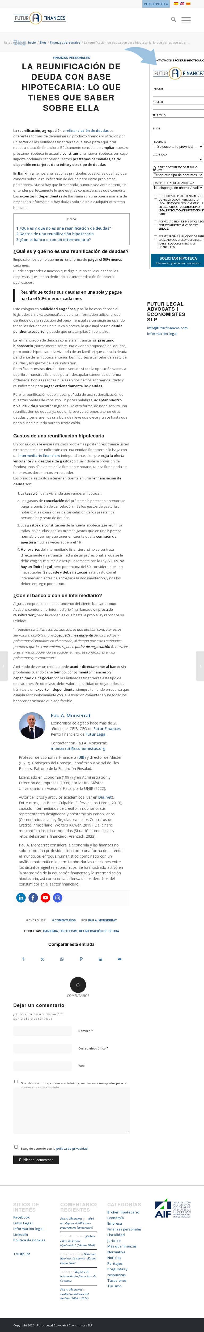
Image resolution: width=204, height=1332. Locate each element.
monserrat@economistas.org (78, 748)
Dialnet (105, 797)
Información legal (162, 333)
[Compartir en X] (42, 959)
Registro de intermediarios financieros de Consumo (78, 1276)
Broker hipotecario (123, 1212)
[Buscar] (171, 20)
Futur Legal (96, 734)
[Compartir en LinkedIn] (100, 959)
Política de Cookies (29, 1240)
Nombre (85, 1030)
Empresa (114, 1223)
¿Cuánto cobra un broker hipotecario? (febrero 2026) (77, 1240)
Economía (115, 1217)
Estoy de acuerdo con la (54, 1148)
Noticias (114, 1257)
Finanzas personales (71, 58)
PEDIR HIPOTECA (156, 4)
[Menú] (183, 20)
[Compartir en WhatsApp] (61, 959)
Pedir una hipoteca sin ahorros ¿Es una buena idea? (78, 1258)
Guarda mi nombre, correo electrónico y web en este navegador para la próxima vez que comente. (73, 1085)
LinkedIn (20, 1234)
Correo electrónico (93, 1048)
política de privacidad (72, 1148)
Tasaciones (116, 1280)
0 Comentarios (64, 920)
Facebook (21, 1217)
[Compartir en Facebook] (23, 959)
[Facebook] (33, 898)
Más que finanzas (122, 1246)
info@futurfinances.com (167, 328)
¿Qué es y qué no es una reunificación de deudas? (63, 228)
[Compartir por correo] (119, 959)
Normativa (116, 1252)
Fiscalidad (116, 1234)
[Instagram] (57, 898)
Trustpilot (21, 1253)
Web (81, 1066)
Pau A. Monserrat (102, 920)
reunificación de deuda (99, 931)
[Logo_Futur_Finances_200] (39, 20)
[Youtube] (45, 898)
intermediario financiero (39, 455)
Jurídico (114, 1240)
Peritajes (114, 1263)
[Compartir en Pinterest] (81, 959)
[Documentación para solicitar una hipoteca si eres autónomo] (4, 666)
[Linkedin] (21, 898)
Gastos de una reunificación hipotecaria (55, 233)
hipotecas (68, 931)
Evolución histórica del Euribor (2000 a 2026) (74, 1296)
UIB (81, 757)
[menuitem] (155, 4)
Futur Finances (107, 728)
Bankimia (50, 931)
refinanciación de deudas (87, 130)
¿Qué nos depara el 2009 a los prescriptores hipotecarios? (77, 1222)
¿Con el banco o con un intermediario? (53, 239)
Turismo (114, 1286)
